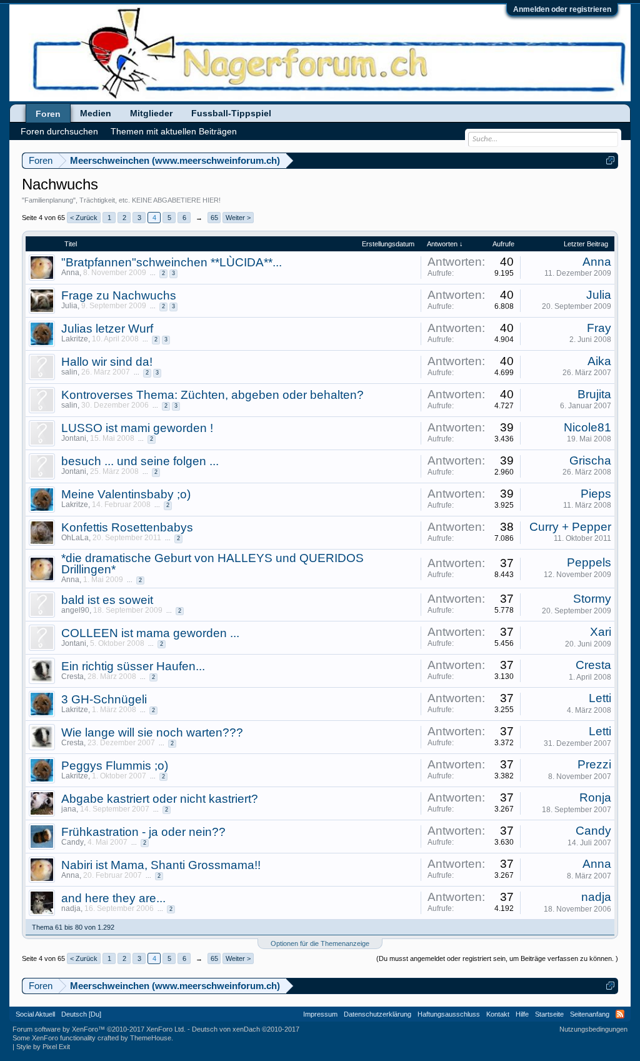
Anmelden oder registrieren (562, 9)
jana (68, 809)
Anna (70, 272)
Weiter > (238, 217)
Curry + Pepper (570, 526)
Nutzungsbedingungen (593, 1029)
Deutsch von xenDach (245, 1029)
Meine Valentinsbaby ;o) (126, 494)
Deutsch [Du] (81, 1014)
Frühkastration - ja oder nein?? (143, 831)
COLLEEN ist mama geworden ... (150, 633)
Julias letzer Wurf (107, 328)
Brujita (594, 394)
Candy (72, 842)
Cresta (72, 676)
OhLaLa (75, 537)
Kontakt (497, 1014)
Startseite (549, 1014)
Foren (48, 114)
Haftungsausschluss (449, 1014)
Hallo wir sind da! (106, 361)
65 (214, 217)
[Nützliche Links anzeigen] (610, 160)
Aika (599, 361)
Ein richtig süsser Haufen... (133, 666)
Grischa (590, 460)
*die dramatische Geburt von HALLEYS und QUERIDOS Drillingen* (212, 563)
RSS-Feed (620, 1014)
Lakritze (74, 338)
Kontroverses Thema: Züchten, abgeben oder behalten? (212, 394)
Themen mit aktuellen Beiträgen (174, 131)
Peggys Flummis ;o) (114, 765)
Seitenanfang (589, 1014)
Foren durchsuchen (59, 131)
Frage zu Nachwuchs (118, 295)
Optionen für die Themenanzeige (320, 943)
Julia (69, 305)
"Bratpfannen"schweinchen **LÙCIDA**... (171, 262)
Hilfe (522, 1014)
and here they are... (113, 898)
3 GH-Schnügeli (104, 699)
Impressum (320, 1014)
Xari (600, 631)
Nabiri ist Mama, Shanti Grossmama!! (161, 865)
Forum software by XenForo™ (99, 1029)
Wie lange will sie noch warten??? (152, 732)
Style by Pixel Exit (43, 1046)
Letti (600, 698)
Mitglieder (151, 113)
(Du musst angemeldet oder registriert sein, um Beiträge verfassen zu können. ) (497, 958)
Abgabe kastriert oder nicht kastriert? (159, 798)
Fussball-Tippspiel (231, 113)
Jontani (73, 438)
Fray (599, 327)
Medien (95, 113)
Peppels (589, 562)
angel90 (75, 610)
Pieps (596, 493)
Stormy (592, 598)
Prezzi (594, 764)
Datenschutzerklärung (377, 1014)
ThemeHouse (150, 1038)
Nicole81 (587, 427)
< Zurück (84, 217)
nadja (71, 908)
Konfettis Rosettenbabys (127, 527)
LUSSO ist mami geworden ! (137, 428)
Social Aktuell (35, 1014)
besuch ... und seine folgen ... (140, 461)
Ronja (595, 797)
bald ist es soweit (107, 599)
